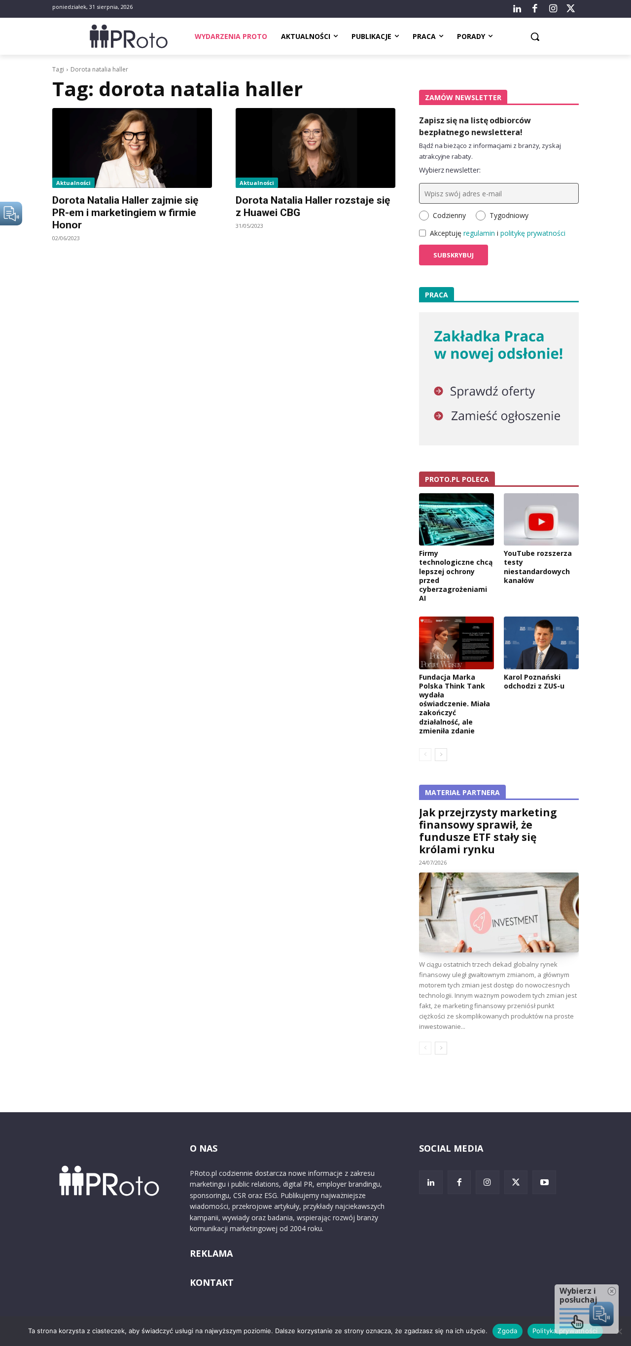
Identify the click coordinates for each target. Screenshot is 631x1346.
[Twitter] (571, 9)
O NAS (203, 1148)
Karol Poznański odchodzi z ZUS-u (534, 681)
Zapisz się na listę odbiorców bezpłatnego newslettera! (475, 126)
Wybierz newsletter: (450, 170)
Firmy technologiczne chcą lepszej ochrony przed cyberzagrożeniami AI (455, 575)
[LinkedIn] (517, 9)
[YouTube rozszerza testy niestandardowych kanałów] (541, 519)
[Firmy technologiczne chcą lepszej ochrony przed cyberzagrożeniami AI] (456, 519)
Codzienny (449, 215)
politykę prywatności (532, 233)
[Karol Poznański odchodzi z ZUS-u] (541, 643)
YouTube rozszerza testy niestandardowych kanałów (538, 566)
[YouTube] (544, 1182)
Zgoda (507, 1331)
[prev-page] (425, 754)
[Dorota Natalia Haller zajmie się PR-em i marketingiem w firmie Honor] (132, 148)
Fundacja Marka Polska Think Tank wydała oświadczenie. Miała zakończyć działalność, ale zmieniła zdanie (454, 703)
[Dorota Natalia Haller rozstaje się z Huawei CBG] (315, 148)
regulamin (479, 233)
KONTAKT (212, 1282)
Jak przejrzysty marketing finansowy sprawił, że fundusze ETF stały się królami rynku (488, 830)
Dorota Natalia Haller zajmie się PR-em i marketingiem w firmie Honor (125, 212)
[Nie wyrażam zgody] (619, 1331)
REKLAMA (211, 1253)
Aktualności (73, 182)
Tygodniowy (509, 215)
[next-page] (441, 754)
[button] (535, 36)
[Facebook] (535, 9)
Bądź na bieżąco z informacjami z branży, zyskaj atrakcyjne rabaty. (490, 151)
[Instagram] (553, 9)
